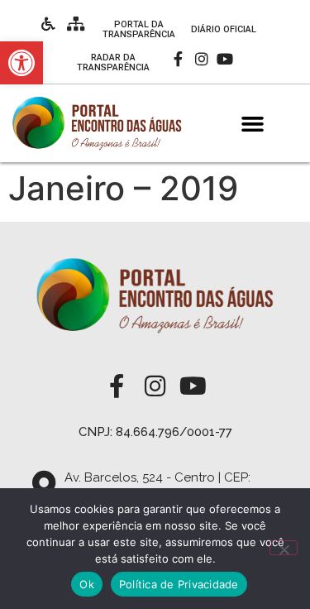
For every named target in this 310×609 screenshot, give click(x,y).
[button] (253, 124)
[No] (283, 547)
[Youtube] (224, 59)
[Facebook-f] (178, 59)
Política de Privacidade (179, 584)
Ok (86, 584)
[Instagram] (201, 59)
